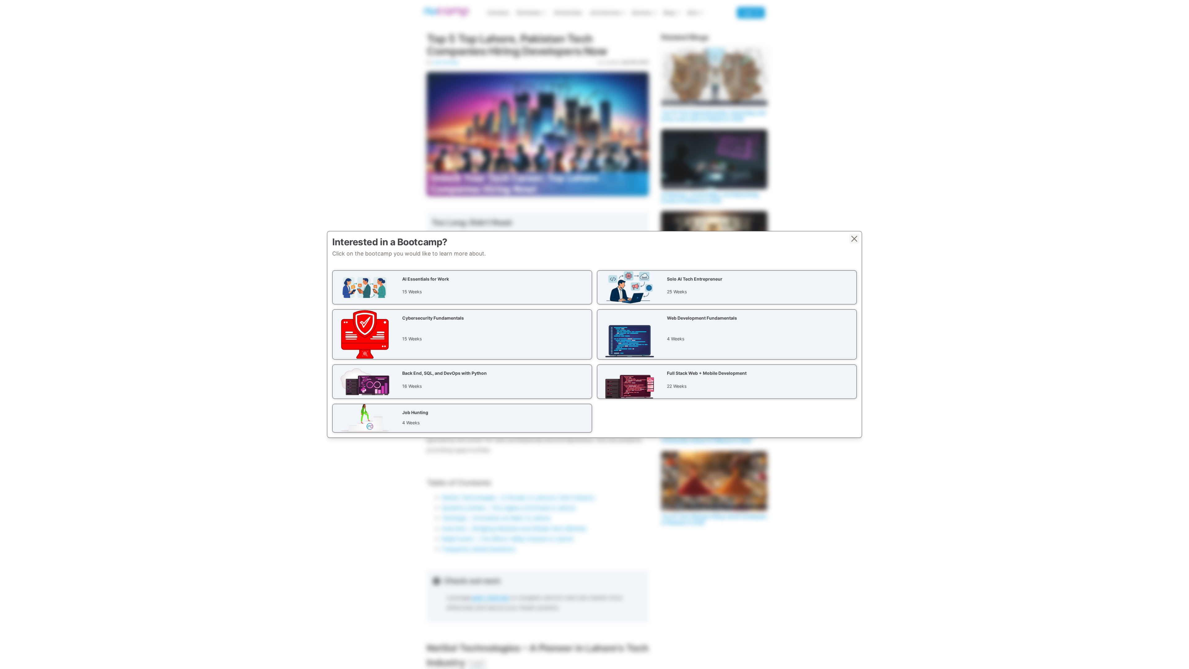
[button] (462, 287)
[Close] (854, 239)
